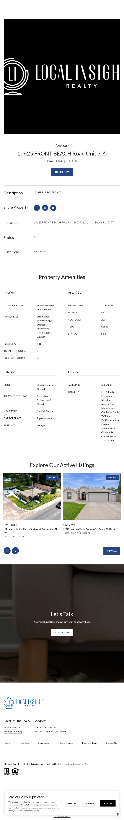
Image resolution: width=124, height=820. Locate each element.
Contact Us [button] (62, 632)
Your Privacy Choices (62, 816)
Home (7, 743)
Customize (89, 803)
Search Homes (66, 743)
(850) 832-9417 (12, 727)
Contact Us (111, 743)
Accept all (108, 803)
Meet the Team (89, 743)
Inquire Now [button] (62, 172)
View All (112, 551)
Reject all (72, 803)
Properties (24, 743)
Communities (44, 743)
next (15, 550)
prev (7, 550)
